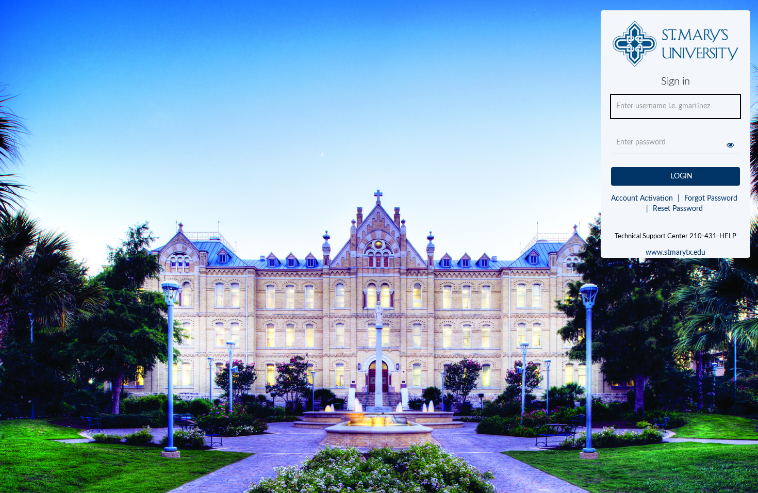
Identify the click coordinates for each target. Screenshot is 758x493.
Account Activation (645, 198)
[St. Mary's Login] (676, 48)
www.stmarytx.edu (675, 252)
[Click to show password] (730, 145)
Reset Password (674, 208)
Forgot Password (710, 198)
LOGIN (681, 176)
